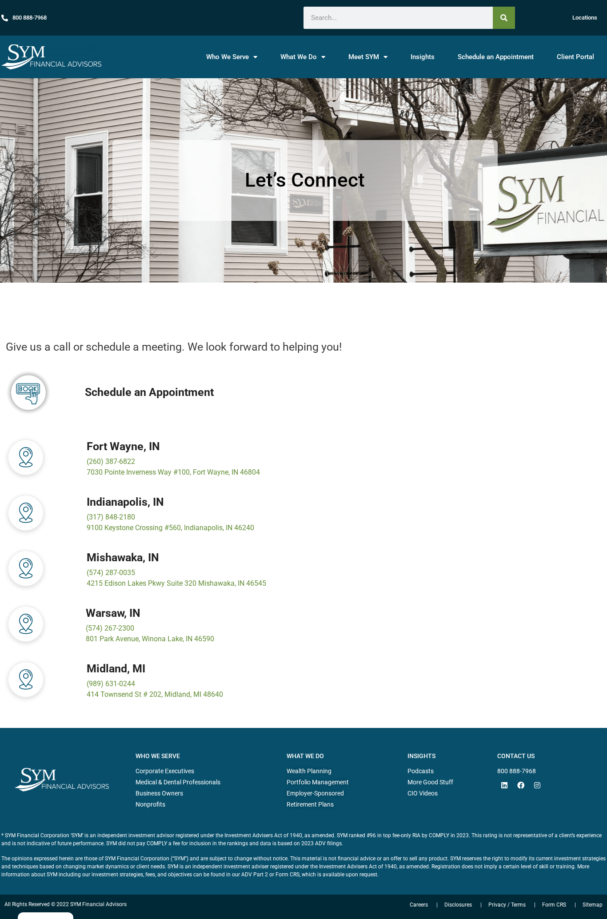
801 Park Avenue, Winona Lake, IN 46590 (150, 639)
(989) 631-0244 (111, 683)
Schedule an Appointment (496, 57)
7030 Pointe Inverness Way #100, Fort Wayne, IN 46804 (173, 472)
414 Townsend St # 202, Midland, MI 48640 (155, 694)
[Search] (504, 18)
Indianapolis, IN (125, 501)
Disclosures (458, 905)
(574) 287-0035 (111, 572)
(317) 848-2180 (111, 517)
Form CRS (554, 905)
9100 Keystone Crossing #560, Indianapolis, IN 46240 (170, 527)
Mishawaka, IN (123, 557)
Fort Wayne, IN (123, 446)
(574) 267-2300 (110, 628)
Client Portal (575, 57)
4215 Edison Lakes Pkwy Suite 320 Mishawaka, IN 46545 (176, 583)
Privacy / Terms (507, 905)
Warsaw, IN (113, 613)
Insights (423, 57)
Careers (419, 905)
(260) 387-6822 (111, 461)
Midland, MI (116, 668)
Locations (584, 17)
